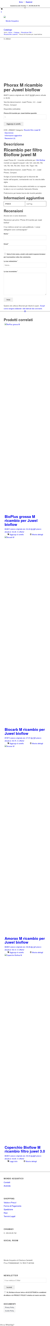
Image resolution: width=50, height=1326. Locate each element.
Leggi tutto (13, 1161)
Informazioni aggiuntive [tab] (13, 135)
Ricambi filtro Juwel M (32, 130)
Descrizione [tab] (9, 133)
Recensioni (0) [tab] (10, 138)
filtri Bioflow (40, 160)
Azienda (7, 1185)
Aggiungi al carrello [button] (16, 534)
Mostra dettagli (37, 534)
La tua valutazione (11, 261)
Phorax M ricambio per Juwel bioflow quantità (20, 113)
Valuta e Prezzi (10, 1202)
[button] (25, 1324)
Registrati (29, 2)
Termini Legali (9, 1216)
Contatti (7, 1182)
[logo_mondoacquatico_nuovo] (21, 21)
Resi (6, 1212)
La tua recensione (11, 271)
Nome (6, 234)
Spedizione (8, 1209)
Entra (21, 2)
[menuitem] (21, 2)
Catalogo (8, 29)
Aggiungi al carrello (14, 124)
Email (6, 244)
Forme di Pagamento (12, 1206)
